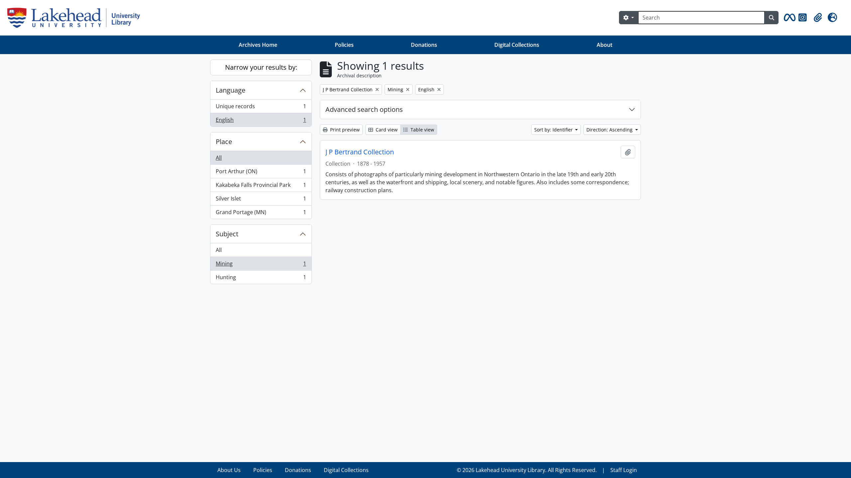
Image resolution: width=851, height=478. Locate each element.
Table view (421, 129)
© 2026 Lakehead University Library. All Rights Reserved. (527, 470)
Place (224, 141)
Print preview (344, 129)
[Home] (76, 18)
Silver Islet (260, 200)
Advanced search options (364, 109)
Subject (227, 233)
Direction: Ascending (610, 129)
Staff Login (623, 470)
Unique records (260, 108)
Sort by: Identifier (554, 129)
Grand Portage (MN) (260, 213)
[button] (788, 17)
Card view (386, 129)
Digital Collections (516, 44)
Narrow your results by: (261, 67)
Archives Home (258, 44)
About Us (229, 470)
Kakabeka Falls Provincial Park (260, 186)
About (604, 44)
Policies (344, 44)
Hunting (260, 279)
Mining (260, 265)
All (219, 157)
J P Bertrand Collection (359, 152)
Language (230, 90)
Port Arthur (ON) (260, 173)
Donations (424, 44)
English (260, 121)
